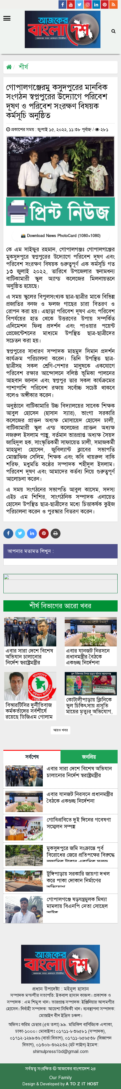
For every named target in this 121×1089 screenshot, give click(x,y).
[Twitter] (79, 4)
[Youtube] (71, 4)
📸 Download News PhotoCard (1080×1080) (60, 235)
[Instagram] (88, 4)
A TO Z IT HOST (82, 1084)
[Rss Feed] (113, 4)
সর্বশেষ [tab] (32, 757)
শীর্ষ (23, 67)
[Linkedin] (96, 4)
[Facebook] (63, 4)
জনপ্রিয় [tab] (89, 757)
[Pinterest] (105, 4)
